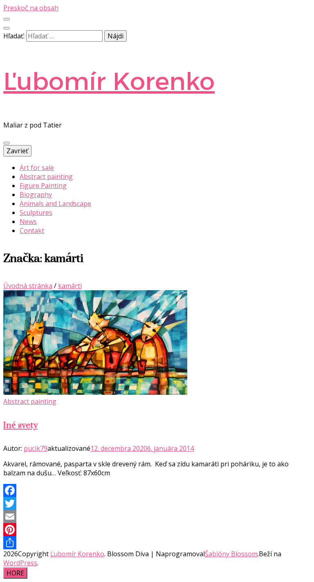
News (28, 221)
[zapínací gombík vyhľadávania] (6, 28)
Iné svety (20, 425)
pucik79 (35, 448)
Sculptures (36, 212)
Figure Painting (43, 185)
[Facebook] (157, 490)
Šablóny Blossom (231, 553)
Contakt (32, 230)
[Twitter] (157, 503)
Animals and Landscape (55, 203)
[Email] (157, 516)
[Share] (157, 542)
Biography (36, 194)
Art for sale (37, 167)
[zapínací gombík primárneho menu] (6, 143)
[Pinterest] (157, 529)
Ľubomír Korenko (109, 81)
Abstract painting (46, 176)
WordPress (20, 562)
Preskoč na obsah (30, 7)
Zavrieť (17, 150)
